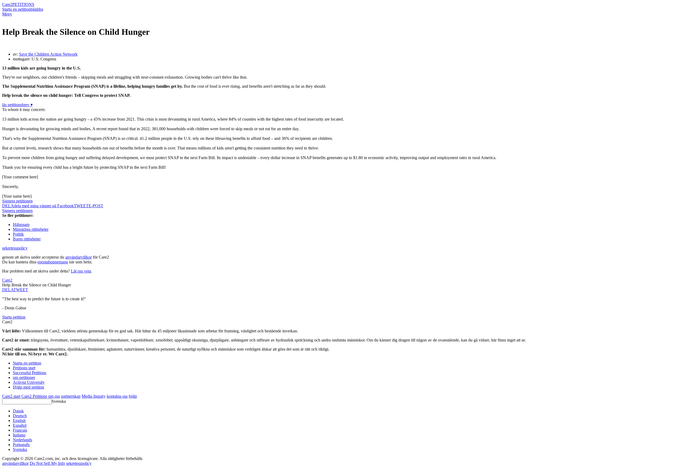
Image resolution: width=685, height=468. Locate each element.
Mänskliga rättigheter (30, 229)
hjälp (133, 396)
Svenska (59, 401)
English (19, 420)
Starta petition (13, 317)
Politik (18, 234)
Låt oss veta (81, 271)
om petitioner (24, 377)
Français (20, 430)
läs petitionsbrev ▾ (17, 104)
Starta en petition (16, 9)
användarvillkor (78, 257)
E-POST (96, 206)
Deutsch (20, 415)
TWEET (81, 206)
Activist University (29, 382)
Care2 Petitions (34, 396)
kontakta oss (117, 396)
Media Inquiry (94, 396)
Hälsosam (21, 224)
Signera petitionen (17, 201)
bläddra (37, 9)
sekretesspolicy (15, 248)
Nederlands (22, 440)
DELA (7, 289)
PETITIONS (23, 4)
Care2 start (11, 396)
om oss (54, 396)
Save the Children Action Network (48, 54)
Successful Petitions (29, 372)
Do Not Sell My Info (47, 463)
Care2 (7, 4)
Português (21, 444)
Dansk (18, 411)
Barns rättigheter (27, 239)
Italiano (19, 435)
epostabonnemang (52, 262)
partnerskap (71, 396)
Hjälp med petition (28, 387)
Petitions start (24, 368)
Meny (7, 14)
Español (19, 425)
